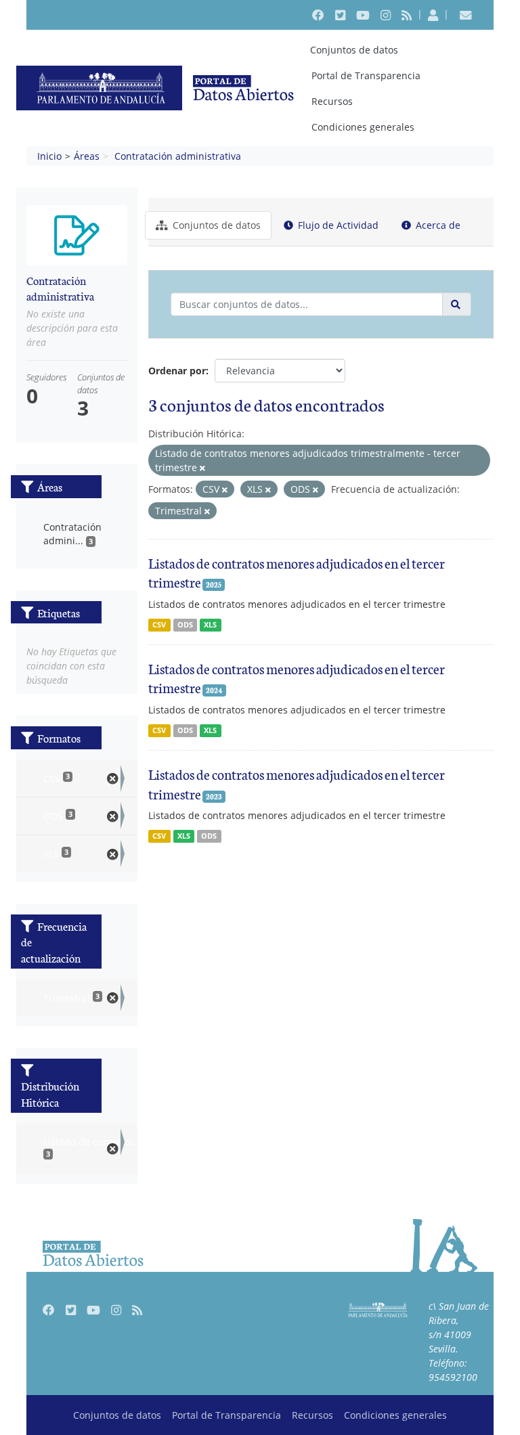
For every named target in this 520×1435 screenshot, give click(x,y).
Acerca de (436, 225)
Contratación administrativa (177, 156)
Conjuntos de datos (354, 49)
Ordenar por (177, 370)
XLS (210, 625)
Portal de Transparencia (365, 75)
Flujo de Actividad (336, 225)
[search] (456, 304)
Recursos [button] (332, 101)
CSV (159, 625)
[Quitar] (202, 468)
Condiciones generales (362, 126)
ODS (185, 625)
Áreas (87, 156)
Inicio (49, 156)
